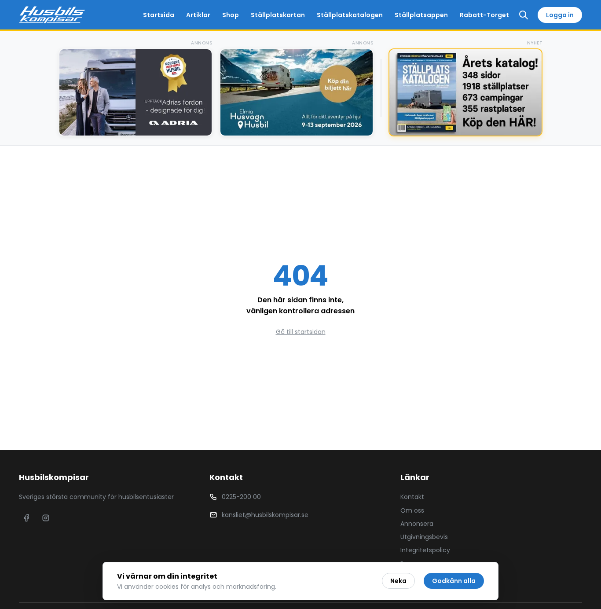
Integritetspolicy (425, 550)
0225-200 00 (241, 496)
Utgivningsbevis (424, 536)
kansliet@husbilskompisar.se (265, 514)
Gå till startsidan (301, 331)
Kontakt (412, 496)
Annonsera (416, 523)
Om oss (412, 510)
